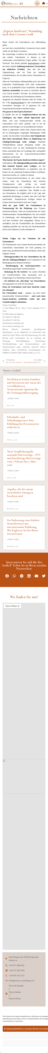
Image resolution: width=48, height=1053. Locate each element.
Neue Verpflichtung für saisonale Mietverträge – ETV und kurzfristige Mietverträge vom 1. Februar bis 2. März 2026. (24, 458)
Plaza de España (16, 986)
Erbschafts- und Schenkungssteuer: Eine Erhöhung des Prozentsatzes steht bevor (23, 422)
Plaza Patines (15, 992)
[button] (37, 3)
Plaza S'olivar (15, 999)
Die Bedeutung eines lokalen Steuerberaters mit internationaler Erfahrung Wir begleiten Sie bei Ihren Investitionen (23, 527)
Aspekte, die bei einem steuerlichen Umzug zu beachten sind (20, 493)
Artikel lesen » (13, 398)
